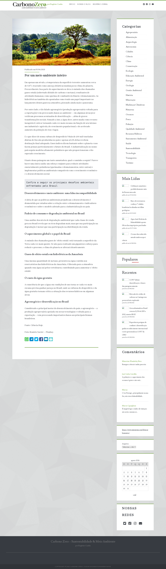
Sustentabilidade (133, 148)
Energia (129, 80)
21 (143, 480)
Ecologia (129, 71)
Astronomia (131, 46)
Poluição (129, 124)
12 (135, 476)
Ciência (129, 56)
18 (131, 480)
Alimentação (131, 37)
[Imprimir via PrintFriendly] (51, 339)
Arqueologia (131, 42)
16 (124, 480)
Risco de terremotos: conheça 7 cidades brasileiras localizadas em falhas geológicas (133, 205)
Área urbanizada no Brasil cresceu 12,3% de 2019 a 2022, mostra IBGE (134, 311)
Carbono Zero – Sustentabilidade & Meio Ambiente (83, 541)
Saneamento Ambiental (136, 138)
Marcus (124, 390)
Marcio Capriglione (129, 406)
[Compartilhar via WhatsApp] (27, 339)
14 (143, 476)
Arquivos (125, 444)
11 (131, 476)
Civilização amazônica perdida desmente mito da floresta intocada (134, 189)
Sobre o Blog (84, 4)
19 (135, 480)
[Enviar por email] (46, 339)
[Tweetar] (36, 339)
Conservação (131, 66)
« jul (134, 495)
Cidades (129, 51)
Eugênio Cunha (100, 4)
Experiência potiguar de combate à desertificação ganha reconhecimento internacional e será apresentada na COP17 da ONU (134, 328)
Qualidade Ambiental (135, 129)
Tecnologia (131, 153)
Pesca (128, 119)
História (129, 95)
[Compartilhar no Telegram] (31, 339)
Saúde (128, 143)
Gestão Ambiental (134, 90)
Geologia (130, 85)
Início (72, 4)
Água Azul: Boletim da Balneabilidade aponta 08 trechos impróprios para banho (134, 222)
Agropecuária (132, 32)
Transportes (131, 158)
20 (139, 480)
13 (139, 476)
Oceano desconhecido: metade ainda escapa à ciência (134, 237)
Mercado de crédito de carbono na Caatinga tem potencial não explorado (134, 297)
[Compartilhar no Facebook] (41, 339)
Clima (128, 61)
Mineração (130, 100)
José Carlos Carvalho (129, 374)
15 (146, 476)
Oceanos (129, 114)
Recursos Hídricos (134, 133)
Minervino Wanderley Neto (132, 361)
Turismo (129, 162)
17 (128, 480)
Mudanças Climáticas (135, 104)
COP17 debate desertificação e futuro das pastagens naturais (133, 283)
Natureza (130, 109)
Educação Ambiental (135, 75)
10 (128, 476)
